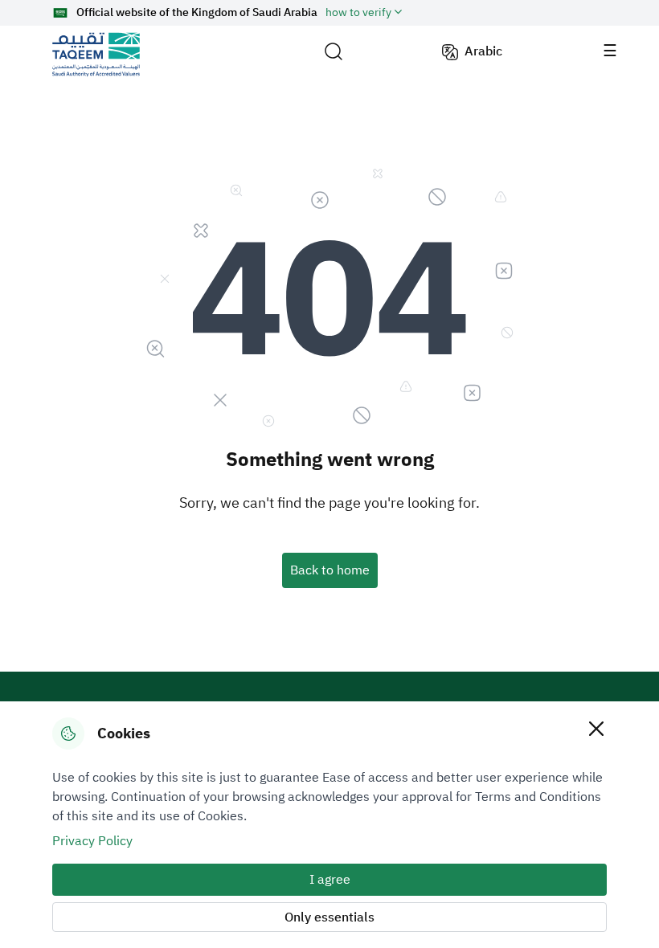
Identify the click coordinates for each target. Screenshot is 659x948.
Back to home (330, 570)
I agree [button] (329, 879)
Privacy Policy (92, 841)
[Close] (596, 728)
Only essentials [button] (329, 917)
